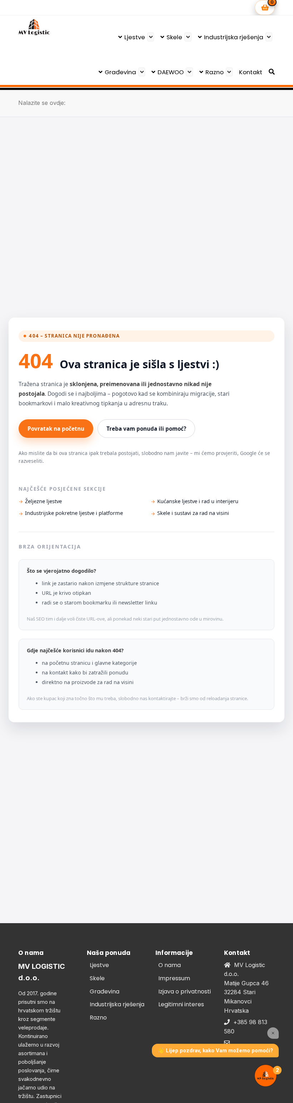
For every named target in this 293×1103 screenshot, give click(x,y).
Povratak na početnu (56, 428)
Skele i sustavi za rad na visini (193, 512)
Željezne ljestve (43, 501)
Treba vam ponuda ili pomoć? (146, 428)
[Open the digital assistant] (265, 1075)
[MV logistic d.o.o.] (34, 27)
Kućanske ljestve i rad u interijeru (197, 501)
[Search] (272, 71)
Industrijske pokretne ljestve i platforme (74, 512)
